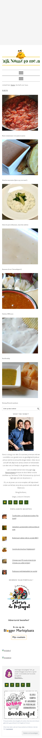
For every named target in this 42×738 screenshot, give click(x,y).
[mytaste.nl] (6, 650)
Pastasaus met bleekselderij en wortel (24, 571)
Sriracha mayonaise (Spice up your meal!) (14, 180)
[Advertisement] (21, 22)
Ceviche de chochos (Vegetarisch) (23, 549)
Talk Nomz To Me (21, 56)
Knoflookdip (6, 358)
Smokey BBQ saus (7, 314)
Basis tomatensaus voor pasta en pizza (13, 136)
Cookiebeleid (9, 729)
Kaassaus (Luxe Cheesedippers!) (12, 269)
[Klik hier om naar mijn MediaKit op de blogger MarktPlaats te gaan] (19, 645)
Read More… (19, 678)
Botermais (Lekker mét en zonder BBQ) (25, 538)
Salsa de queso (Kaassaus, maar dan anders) (15, 225)
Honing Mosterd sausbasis (10, 403)
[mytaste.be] (6, 658)
